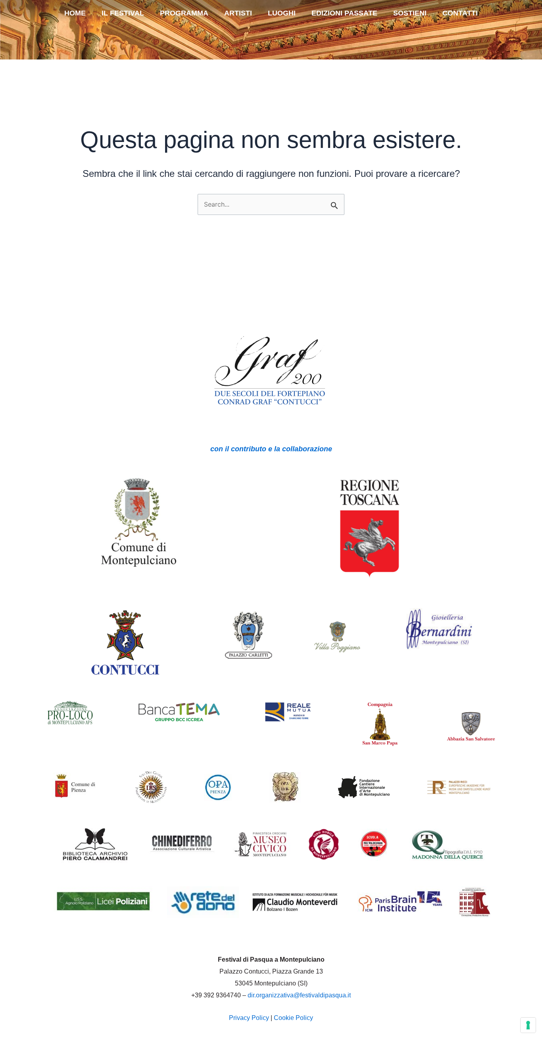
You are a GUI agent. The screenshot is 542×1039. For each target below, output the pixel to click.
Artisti (238, 13)
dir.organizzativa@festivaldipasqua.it (299, 995)
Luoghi (282, 13)
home (75, 13)
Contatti (460, 13)
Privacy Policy (249, 1017)
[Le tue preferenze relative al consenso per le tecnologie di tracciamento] (528, 1025)
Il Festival (123, 13)
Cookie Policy (293, 1017)
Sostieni (410, 13)
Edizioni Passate (344, 13)
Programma (184, 13)
